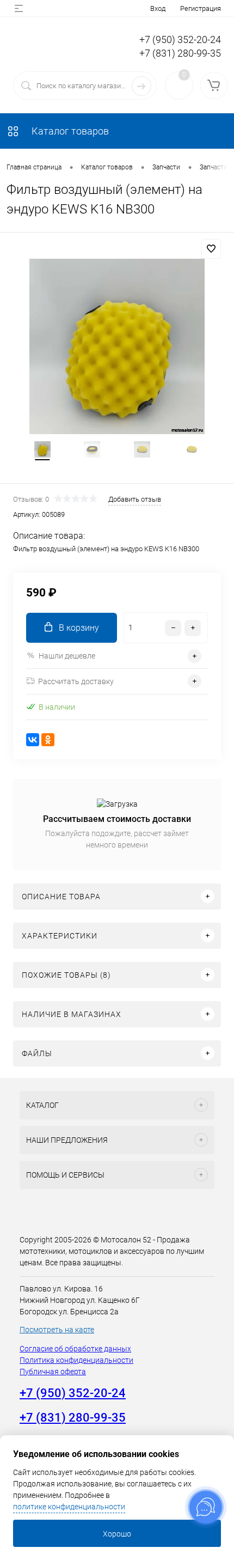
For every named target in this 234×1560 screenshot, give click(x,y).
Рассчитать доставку (76, 681)
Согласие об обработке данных (75, 1348)
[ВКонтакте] (32, 739)
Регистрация (200, 8)
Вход (157, 8)
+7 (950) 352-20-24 (180, 39)
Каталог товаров (69, 131)
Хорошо (117, 1533)
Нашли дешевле (67, 655)
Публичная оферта (53, 1371)
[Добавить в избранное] (211, 249)
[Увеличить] (117, 346)
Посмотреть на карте (57, 1329)
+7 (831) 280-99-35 (180, 53)
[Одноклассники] (47, 739)
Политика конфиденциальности (76, 1360)
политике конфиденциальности (69, 1506)
